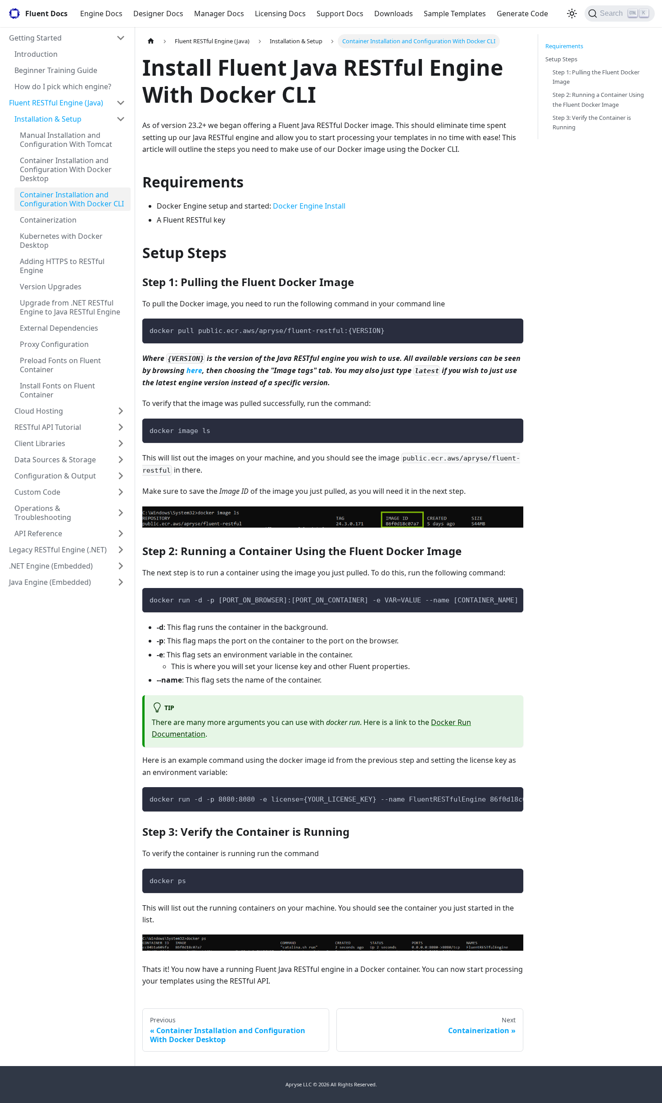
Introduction (36, 54)
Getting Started (35, 38)
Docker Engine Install (309, 206)
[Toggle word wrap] (495, 599)
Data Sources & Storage (55, 460)
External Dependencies (59, 328)
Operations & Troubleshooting (42, 512)
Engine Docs (101, 13)
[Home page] (150, 41)
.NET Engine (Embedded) (51, 566)
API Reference (38, 533)
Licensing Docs (280, 13)
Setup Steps (561, 59)
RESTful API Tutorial (47, 427)
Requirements (564, 46)
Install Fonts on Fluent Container (57, 390)
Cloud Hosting (38, 411)
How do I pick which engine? (62, 86)
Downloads (393, 13)
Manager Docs (219, 13)
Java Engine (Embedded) (50, 582)
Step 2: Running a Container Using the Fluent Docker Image (598, 99)
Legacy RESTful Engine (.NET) (58, 550)
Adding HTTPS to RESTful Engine (62, 265)
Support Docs (340, 13)
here (194, 370)
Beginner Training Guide (55, 70)
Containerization (48, 220)
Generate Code (522, 13)
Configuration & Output (55, 476)
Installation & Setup (48, 119)
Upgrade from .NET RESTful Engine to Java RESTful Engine (70, 307)
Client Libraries (39, 443)
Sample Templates (455, 13)
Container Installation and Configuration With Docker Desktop (66, 169)
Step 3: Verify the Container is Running (592, 122)
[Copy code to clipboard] (512, 329)
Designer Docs (158, 13)
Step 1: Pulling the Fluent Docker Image (596, 77)
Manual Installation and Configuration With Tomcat (66, 139)
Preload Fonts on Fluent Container (60, 365)
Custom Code (37, 492)
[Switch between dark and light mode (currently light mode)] (572, 13)
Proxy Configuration (54, 344)
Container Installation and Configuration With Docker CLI (72, 199)
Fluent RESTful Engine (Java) (56, 103)
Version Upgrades (51, 287)
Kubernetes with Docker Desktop (61, 240)
